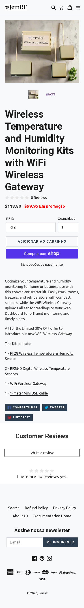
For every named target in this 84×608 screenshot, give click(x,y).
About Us (20, 516)
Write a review (42, 453)
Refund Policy (36, 508)
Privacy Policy (64, 508)
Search (13, 508)
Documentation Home (52, 516)
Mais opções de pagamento (42, 264)
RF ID (10, 218)
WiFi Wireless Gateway (28, 384)
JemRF (43, 593)
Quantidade (66, 218)
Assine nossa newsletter (42, 530)
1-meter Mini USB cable (29, 393)
